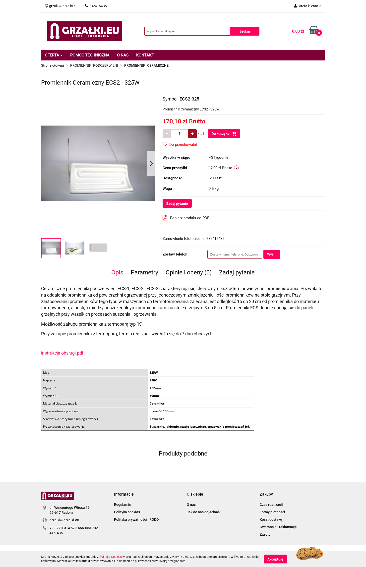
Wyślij (272, 254)
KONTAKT (145, 55)
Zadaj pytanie (177, 204)
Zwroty (265, 534)
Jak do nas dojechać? (204, 512)
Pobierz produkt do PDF (189, 218)
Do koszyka (221, 134)
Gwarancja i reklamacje (278, 527)
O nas (191, 505)
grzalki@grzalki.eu (64, 520)
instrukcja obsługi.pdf (62, 353)
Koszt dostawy (271, 519)
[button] (124, 494)
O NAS (123, 55)
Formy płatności (272, 512)
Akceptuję (275, 559)
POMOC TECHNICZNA (90, 55)
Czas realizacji (271, 505)
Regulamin (122, 505)
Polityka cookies (127, 512)
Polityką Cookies (110, 557)
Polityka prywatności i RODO (136, 519)
